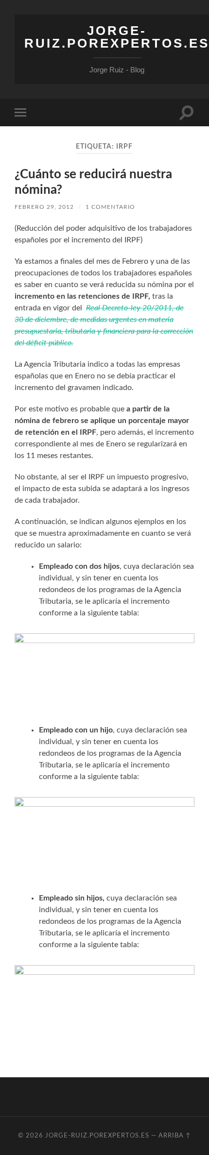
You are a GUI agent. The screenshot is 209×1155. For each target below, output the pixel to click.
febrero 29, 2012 (44, 207)
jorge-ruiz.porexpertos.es (97, 1135)
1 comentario (110, 207)
